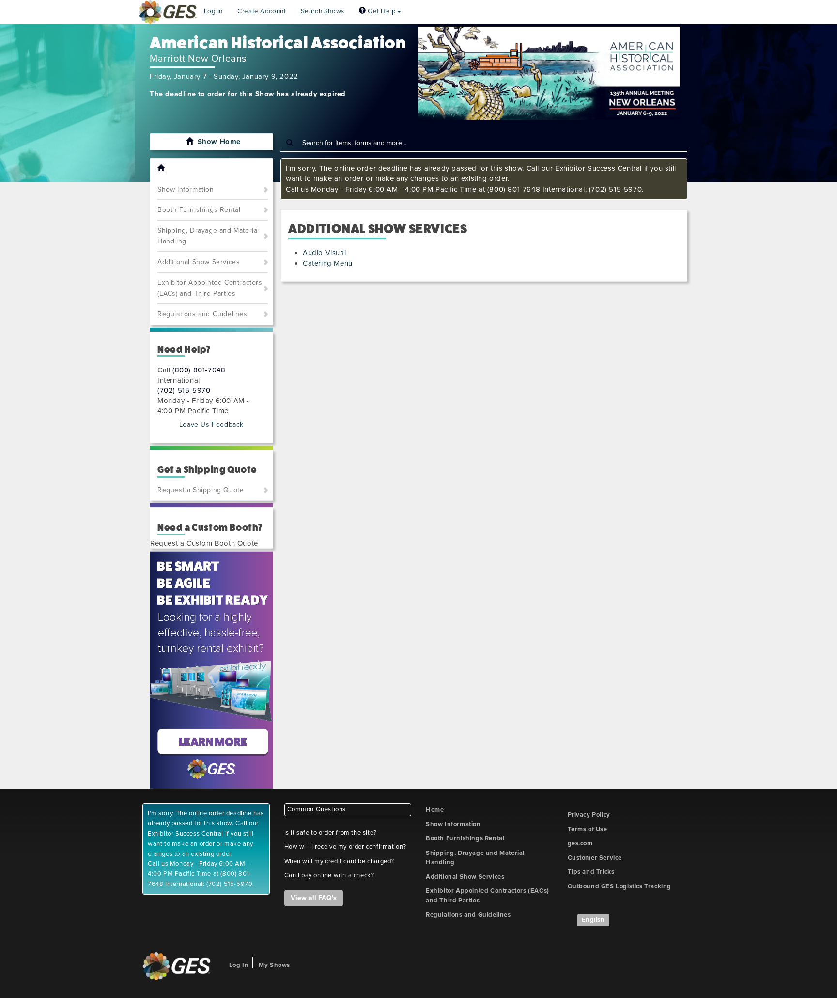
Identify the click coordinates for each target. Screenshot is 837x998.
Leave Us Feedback (211, 424)
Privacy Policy (589, 815)
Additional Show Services (198, 262)
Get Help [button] (381, 11)
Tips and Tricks (591, 872)
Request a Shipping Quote (200, 490)
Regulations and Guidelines (202, 314)
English (593, 920)
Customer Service (595, 858)
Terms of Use (587, 829)
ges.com (580, 843)
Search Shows (322, 11)
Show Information (185, 189)
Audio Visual (324, 252)
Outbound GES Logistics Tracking (620, 886)
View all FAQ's (314, 898)
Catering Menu (328, 263)
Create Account (261, 11)
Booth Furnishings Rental (198, 210)
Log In (213, 11)
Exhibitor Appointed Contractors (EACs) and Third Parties (210, 288)
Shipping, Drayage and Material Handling (208, 236)
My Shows (274, 965)
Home (435, 810)
